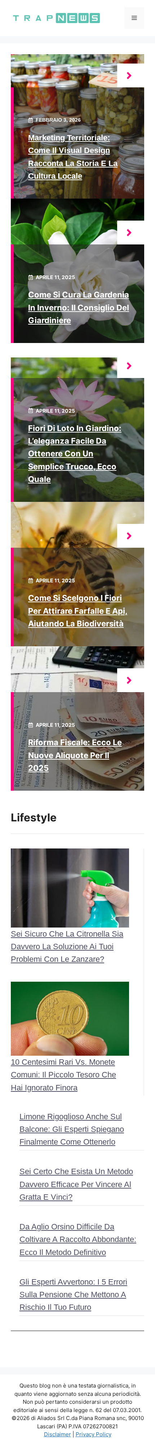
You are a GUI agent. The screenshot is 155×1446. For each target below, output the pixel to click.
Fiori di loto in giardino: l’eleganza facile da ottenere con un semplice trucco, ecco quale (74, 454)
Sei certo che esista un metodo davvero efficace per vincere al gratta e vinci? (76, 1184)
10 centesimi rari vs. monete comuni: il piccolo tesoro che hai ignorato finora (63, 1075)
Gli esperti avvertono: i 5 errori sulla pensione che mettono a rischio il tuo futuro (73, 1294)
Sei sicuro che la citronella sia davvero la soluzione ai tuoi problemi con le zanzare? (67, 946)
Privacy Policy (93, 1434)
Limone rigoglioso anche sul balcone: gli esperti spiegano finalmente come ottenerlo (71, 1129)
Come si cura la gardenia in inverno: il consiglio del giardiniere (78, 307)
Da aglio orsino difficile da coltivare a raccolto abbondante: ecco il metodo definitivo (77, 1239)
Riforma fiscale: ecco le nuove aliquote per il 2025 (75, 755)
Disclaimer (57, 1434)
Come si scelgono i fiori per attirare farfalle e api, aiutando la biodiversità (78, 610)
